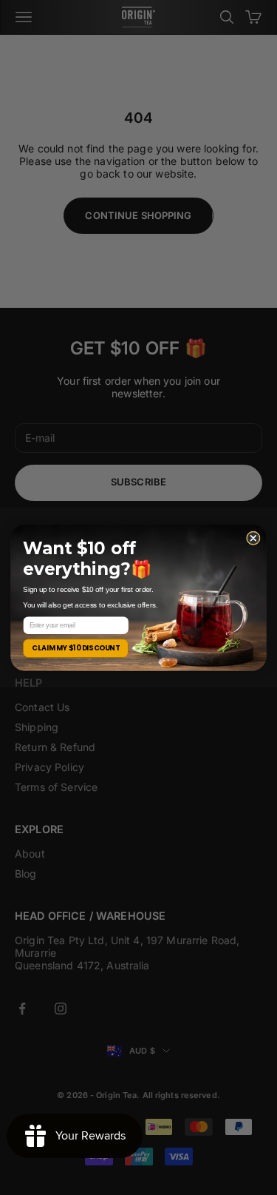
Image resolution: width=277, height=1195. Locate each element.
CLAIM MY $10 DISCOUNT (76, 648)
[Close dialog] (253, 537)
